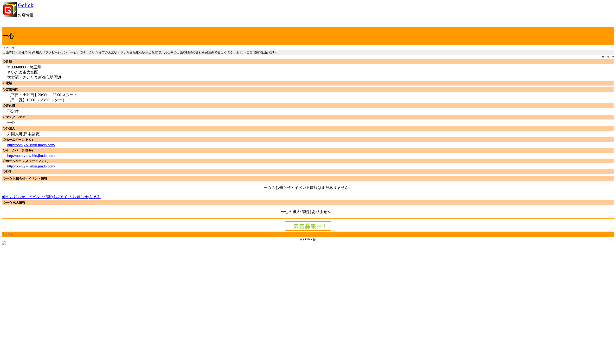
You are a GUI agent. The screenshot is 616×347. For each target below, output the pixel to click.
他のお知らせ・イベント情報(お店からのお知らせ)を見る (51, 197)
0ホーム (8, 234)
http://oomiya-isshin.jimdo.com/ (31, 145)
